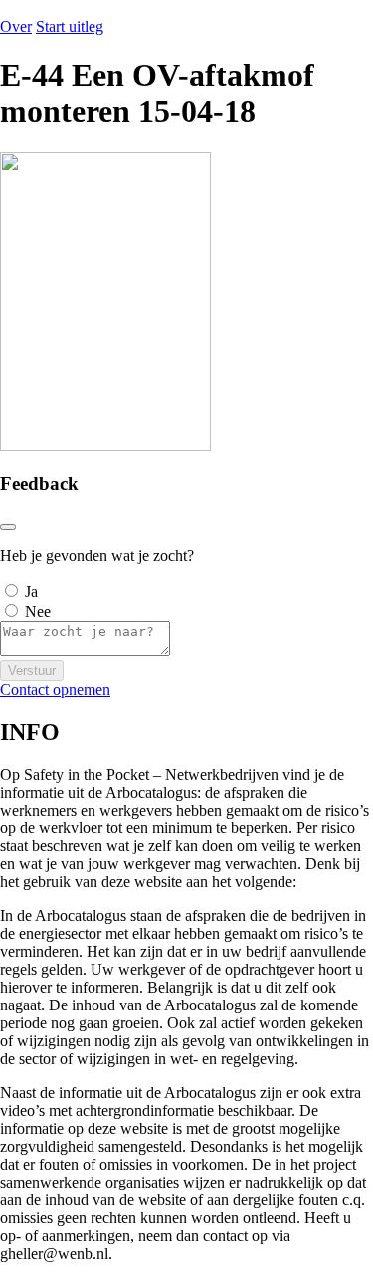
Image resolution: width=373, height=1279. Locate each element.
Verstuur (32, 670)
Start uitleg (69, 26)
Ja (31, 591)
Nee (38, 611)
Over (16, 26)
